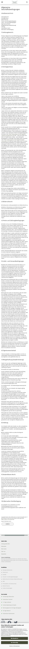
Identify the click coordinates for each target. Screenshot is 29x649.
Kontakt (4, 574)
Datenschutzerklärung (5, 635)
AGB (4, 581)
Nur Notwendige (14, 642)
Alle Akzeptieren (14, 638)
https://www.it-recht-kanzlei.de (8, 519)
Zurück (8, 524)
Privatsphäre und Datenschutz (9, 583)
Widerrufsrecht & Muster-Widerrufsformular (12, 579)
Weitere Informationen (14, 646)
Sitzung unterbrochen (7, 570)
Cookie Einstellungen (7, 588)
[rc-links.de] (15, 2)
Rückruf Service (6, 586)
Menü (2, 2)
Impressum (5, 572)
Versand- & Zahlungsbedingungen (10, 576)
